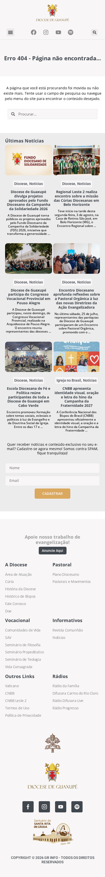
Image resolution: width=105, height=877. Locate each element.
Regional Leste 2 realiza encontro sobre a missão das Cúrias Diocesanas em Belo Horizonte (76, 198)
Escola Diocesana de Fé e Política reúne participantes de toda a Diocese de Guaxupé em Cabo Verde (28, 397)
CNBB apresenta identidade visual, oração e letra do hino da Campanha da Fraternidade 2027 (77, 397)
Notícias (36, 184)
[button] (10, 32)
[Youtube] (60, 806)
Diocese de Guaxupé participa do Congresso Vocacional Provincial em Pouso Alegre (28, 296)
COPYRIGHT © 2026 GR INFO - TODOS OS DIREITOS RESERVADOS (52, 860)
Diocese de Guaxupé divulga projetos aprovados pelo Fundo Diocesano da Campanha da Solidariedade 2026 (28, 200)
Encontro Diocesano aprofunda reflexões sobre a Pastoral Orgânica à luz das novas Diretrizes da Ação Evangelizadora (76, 299)
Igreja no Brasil (69, 380)
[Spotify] (77, 806)
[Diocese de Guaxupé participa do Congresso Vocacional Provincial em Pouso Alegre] (28, 258)
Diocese (20, 184)
